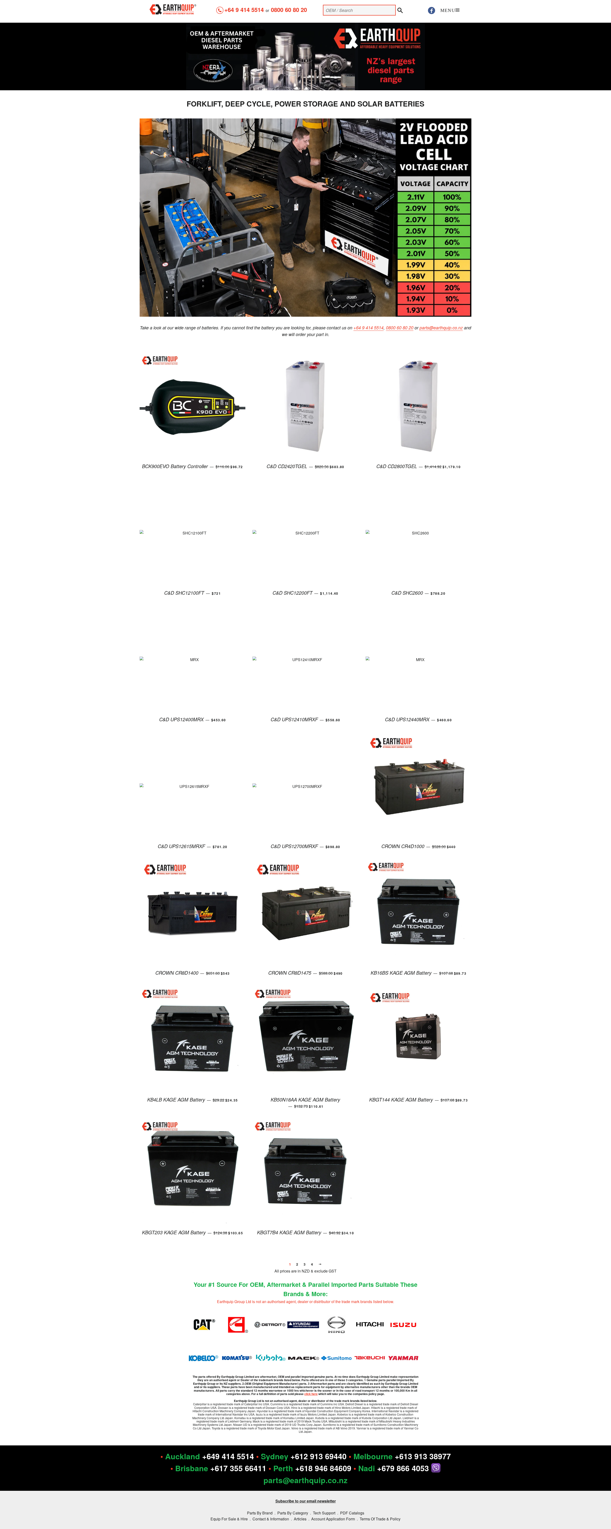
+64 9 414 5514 (244, 9)
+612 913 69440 (318, 1456)
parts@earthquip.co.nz (441, 328)
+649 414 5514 (228, 1456)
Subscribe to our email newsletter (305, 1501)
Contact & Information (271, 1519)
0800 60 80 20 (289, 9)
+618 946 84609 (323, 1468)
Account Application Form (333, 1519)
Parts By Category (292, 1513)
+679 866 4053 (404, 1468)
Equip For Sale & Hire (229, 1519)
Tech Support (324, 1513)
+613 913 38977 (423, 1456)
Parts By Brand (260, 1513)
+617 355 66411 (238, 1468)
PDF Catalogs (352, 1513)
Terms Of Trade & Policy (380, 1519)
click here (311, 1394)
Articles (300, 1519)
